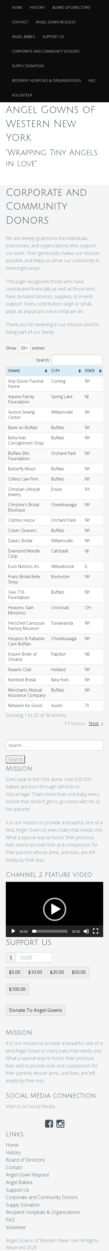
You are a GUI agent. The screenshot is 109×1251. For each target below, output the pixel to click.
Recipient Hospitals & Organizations (46, 80)
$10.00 (35, 972)
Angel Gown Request (56, 22)
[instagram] (60, 1125)
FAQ (91, 80)
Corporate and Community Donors (45, 51)
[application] (54, 909)
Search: (43, 360)
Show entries (25, 348)
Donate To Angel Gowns (35, 1010)
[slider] (49, 931)
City (55, 371)
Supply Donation (28, 65)
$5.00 (14, 972)
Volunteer (22, 95)
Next (94, 723)
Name (14, 371)
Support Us (53, 36)
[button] (54, 909)
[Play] (13, 931)
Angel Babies (23, 36)
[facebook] (49, 1125)
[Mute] (86, 931)
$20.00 (57, 972)
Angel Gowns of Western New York (50, 124)
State (90, 371)
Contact (20, 22)
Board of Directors (71, 7)
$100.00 (17, 989)
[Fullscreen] (96, 931)
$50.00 (79, 972)
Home (17, 7)
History (37, 7)
